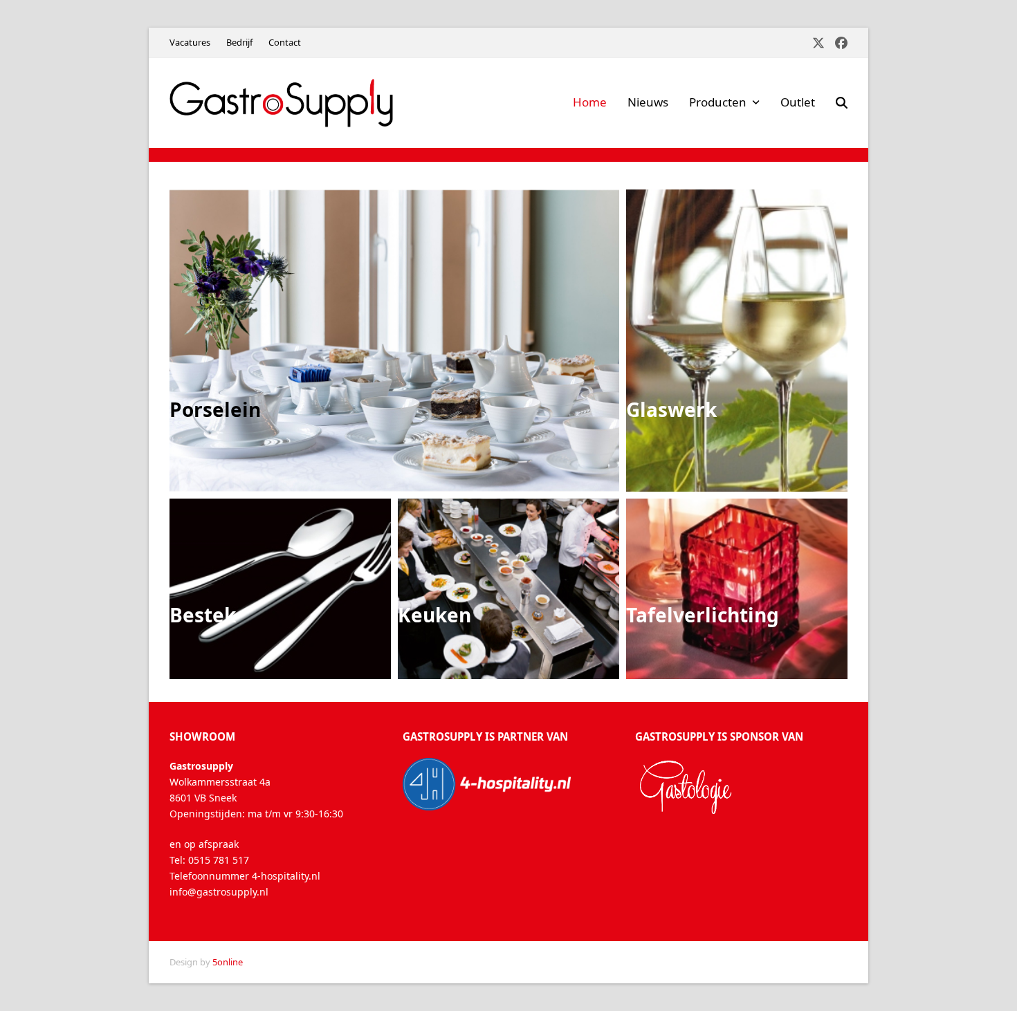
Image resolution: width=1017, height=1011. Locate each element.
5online (227, 962)
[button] (841, 103)
